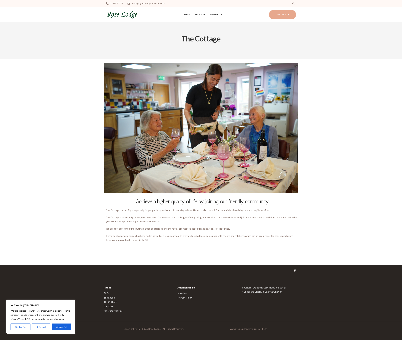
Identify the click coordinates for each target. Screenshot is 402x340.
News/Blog (216, 14)
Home (187, 14)
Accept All (61, 327)
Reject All (41, 327)
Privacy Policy (185, 297)
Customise (20, 327)
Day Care (109, 306)
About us (200, 14)
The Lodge (109, 297)
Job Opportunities (113, 310)
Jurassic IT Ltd (259, 328)
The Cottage (110, 302)
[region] (40, 317)
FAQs (106, 293)
